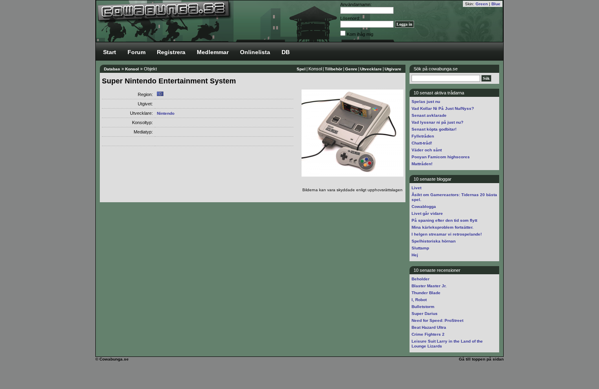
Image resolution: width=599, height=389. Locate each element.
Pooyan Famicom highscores (441, 157)
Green (482, 4)
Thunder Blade (426, 293)
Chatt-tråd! (422, 143)
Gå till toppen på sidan (481, 359)
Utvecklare (371, 69)
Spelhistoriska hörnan (434, 241)
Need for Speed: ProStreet (437, 320)
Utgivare (393, 69)
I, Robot (419, 299)
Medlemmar (213, 52)
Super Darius (425, 313)
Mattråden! (422, 164)
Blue (495, 4)
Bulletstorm (423, 306)
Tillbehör (333, 69)
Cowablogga (424, 206)
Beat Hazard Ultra (429, 327)
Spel (301, 69)
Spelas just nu (426, 101)
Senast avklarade (429, 115)
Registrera (171, 52)
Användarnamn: (356, 4)
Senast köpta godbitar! (434, 129)
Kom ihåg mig (360, 34)
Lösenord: (350, 18)
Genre (351, 69)
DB (286, 52)
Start (109, 52)
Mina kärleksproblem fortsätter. (442, 227)
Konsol (132, 69)
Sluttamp (420, 248)
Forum (136, 52)
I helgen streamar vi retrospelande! (447, 234)
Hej (415, 255)
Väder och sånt (427, 150)
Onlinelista (255, 52)
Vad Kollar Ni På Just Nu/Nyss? (443, 108)
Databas (112, 69)
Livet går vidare (427, 213)
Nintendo (165, 113)
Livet (416, 188)
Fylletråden (423, 136)
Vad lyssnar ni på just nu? (437, 122)
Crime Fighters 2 (428, 334)
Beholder (420, 279)
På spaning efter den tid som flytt (444, 220)
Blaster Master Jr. (429, 286)
